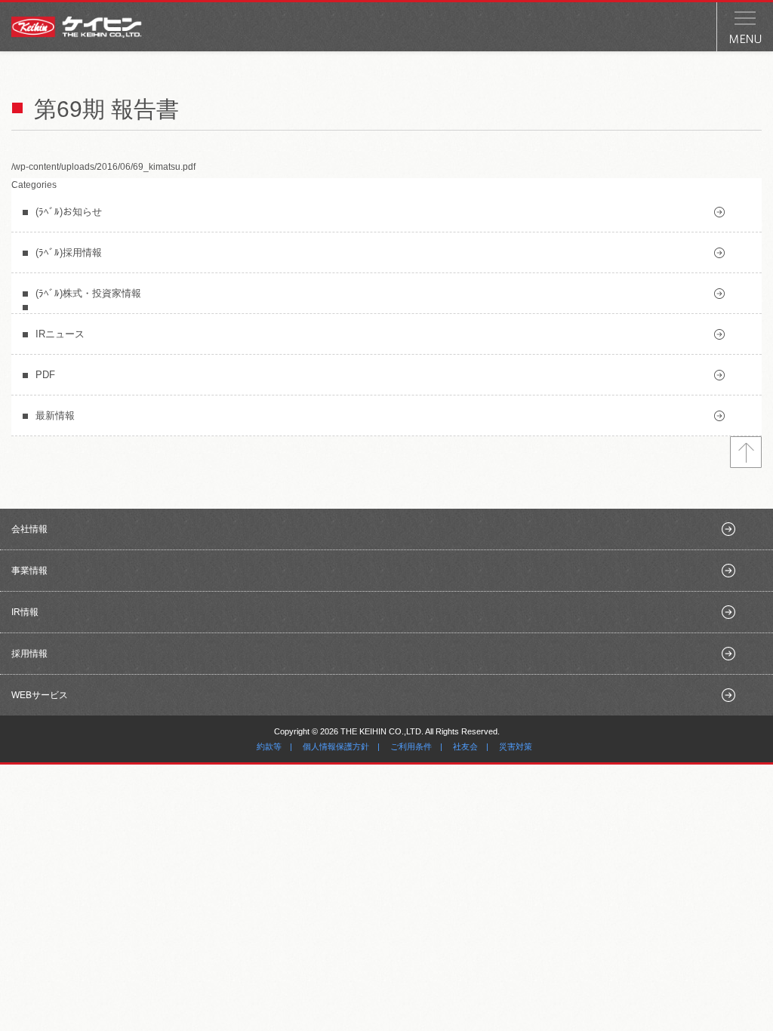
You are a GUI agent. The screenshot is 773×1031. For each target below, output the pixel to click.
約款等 (269, 746)
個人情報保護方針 (336, 746)
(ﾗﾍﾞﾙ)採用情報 (68, 252)
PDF (45, 374)
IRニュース (60, 334)
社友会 (465, 746)
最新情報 (55, 415)
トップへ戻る (746, 452)
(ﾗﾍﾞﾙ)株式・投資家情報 (88, 293)
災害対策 (515, 746)
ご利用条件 (411, 746)
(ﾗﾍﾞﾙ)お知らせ (68, 211)
